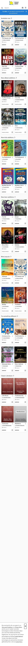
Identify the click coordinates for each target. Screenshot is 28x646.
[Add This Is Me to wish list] (25, 104)
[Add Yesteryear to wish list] (12, 283)
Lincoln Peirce (6, 187)
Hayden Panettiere (20, 99)
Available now (6, 18)
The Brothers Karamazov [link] (20, 395)
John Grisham (19, 306)
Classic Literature (7, 376)
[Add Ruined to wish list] (25, 224)
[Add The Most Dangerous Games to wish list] (12, 104)
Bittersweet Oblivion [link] (7, 364)
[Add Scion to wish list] (25, 132)
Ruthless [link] (17, 245)
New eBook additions (8, 78)
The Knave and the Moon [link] (7, 126)
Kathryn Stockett (6, 40)
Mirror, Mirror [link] (5, 245)
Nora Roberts (18, 68)
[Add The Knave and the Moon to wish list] (12, 132)
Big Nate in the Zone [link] (20, 185)
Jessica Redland (6, 338)
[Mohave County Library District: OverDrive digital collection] (14, 3)
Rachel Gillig (5, 127)
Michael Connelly (19, 40)
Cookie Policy (18, 642)
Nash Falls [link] (4, 66)
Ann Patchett (5, 306)
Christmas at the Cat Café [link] (7, 336)
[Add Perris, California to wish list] (25, 371)
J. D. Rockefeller (19, 338)
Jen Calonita (5, 246)
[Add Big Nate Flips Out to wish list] (12, 192)
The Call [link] (4, 217)
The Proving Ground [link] (20, 38)
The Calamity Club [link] (6, 38)
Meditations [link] (18, 423)
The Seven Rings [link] (19, 66)
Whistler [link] (4, 304)
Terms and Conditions (7, 627)
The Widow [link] (18, 304)
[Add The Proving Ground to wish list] (25, 45)
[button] (12, 38)
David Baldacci (6, 68)
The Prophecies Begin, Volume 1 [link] (7, 157)
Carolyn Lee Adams (20, 246)
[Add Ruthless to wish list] (25, 252)
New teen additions (7, 197)
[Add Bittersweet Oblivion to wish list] (12, 371)
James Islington (19, 127)
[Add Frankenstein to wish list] (12, 430)
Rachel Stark (18, 366)
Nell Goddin (5, 366)
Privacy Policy (18, 627)
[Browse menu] (25, 8)
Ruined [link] (16, 217)
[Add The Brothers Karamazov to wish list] (25, 402)
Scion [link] (16, 126)
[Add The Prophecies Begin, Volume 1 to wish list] (12, 164)
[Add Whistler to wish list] (12, 311)
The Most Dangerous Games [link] (7, 98)
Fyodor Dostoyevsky (20, 397)
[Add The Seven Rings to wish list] (25, 73)
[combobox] (11, 8)
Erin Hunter (5, 159)
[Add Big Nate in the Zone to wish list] (25, 192)
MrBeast (5, 99)
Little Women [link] (5, 395)
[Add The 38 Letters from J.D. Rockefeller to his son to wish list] (25, 343)
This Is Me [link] (17, 98)
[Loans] (22, 8)
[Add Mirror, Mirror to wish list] (12, 252)
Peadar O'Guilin (6, 218)
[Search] (2, 8)
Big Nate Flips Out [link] (6, 185)
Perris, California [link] (19, 364)
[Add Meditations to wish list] (25, 430)
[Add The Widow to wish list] (25, 311)
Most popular (5, 257)
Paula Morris (18, 218)
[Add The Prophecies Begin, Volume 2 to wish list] (25, 164)
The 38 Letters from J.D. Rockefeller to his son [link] (20, 336)
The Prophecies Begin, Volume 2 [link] (20, 157)
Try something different (9, 316)
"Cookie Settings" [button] (18, 636)
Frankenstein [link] (5, 423)
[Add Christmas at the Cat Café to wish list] (12, 343)
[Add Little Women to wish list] (12, 402)
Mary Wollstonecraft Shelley (7, 425)
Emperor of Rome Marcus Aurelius (20, 425)
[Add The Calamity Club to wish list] (12, 45)
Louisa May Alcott (6, 397)
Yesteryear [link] (4, 276)
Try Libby (4, 11)
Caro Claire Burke (6, 278)
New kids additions (7, 138)
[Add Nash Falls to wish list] (12, 73)
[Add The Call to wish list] (12, 224)
